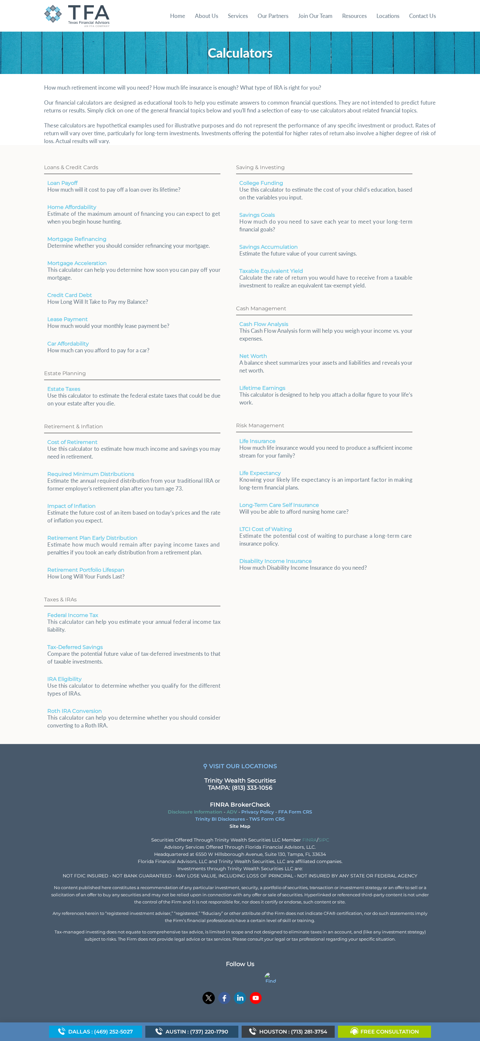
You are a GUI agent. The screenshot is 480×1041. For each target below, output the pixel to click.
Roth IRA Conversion (74, 711)
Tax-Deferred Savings (75, 647)
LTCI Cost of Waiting (265, 529)
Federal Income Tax (72, 615)
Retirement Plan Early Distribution (92, 538)
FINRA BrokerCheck (240, 804)
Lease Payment (67, 319)
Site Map (240, 826)
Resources (354, 15)
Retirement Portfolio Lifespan (85, 570)
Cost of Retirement (72, 442)
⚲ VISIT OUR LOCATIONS (240, 766)
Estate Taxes (63, 389)
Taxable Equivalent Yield (271, 271)
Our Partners (273, 15)
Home (177, 15)
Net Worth (253, 356)
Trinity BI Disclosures (220, 819)
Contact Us (422, 15)
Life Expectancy (260, 473)
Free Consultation (389, 1032)
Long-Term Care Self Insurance (279, 505)
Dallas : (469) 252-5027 (100, 1032)
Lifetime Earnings (262, 388)
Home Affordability (71, 207)
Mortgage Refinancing (76, 239)
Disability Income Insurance (275, 561)
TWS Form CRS (267, 819)
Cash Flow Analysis (263, 324)
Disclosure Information (195, 812)
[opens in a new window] (208, 999)
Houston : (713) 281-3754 (293, 1032)
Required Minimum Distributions (90, 474)
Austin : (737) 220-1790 (197, 1032)
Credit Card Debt (69, 295)
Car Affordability (68, 344)
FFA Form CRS (295, 812)
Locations (387, 15)
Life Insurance (257, 441)
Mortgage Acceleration (77, 263)
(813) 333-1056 (252, 787)
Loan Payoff (62, 183)
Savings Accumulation (268, 247)
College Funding (261, 183)
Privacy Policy (257, 812)
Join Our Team (315, 15)
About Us (206, 15)
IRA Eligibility (64, 679)
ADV (232, 812)
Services (238, 15)
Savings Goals (257, 215)
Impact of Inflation (71, 506)
